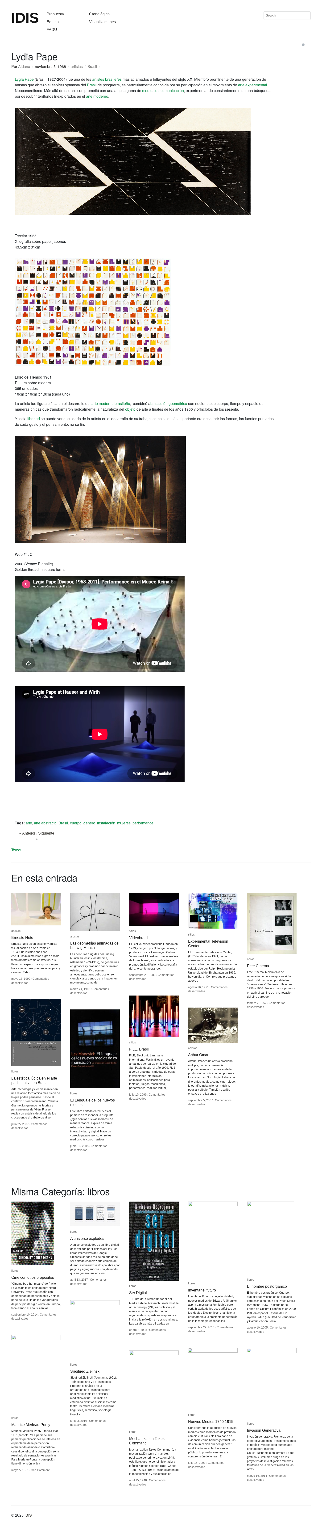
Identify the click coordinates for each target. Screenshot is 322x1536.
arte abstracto (45, 823)
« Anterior (27, 833)
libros (14, 1071)
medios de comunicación (163, 90)
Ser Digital (138, 1293)
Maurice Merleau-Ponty (30, 1425)
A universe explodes (87, 1238)
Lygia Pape (24, 79)
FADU (52, 30)
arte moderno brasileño (110, 403)
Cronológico (99, 14)
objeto (130, 409)
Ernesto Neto (22, 938)
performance (142, 823)
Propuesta (55, 14)
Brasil (92, 66)
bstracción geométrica (168, 403)
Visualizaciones (102, 22)
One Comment (40, 1470)
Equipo (53, 22)
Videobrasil (138, 938)
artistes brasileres (107, 79)
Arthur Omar (198, 1055)
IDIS (25, 18)
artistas (77, 66)
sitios (132, 931)
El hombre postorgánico (267, 1286)
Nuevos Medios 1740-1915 (210, 1422)
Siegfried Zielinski (85, 1371)
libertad (33, 418)
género (89, 823)
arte (29, 823)
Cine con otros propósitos (32, 1277)
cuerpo (76, 823)
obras (250, 959)
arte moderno (97, 96)
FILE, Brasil (139, 1049)
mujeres (124, 823)
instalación (106, 823)
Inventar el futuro (202, 1290)
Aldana (24, 66)
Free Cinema (258, 966)
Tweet (16, 849)
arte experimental (252, 85)
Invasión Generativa (264, 1430)
